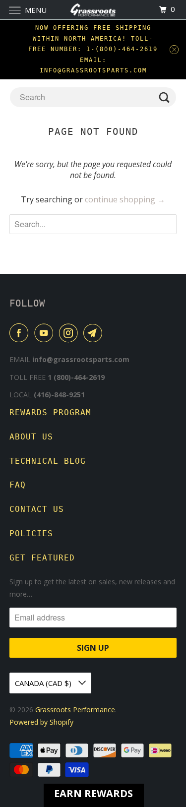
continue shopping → (125, 199)
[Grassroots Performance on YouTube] (45, 332)
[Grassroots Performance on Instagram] (70, 332)
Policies (31, 533)
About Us (31, 436)
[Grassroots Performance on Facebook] (20, 332)
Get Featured (42, 557)
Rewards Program (50, 412)
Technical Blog (47, 461)
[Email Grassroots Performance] (94, 332)
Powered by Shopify (41, 722)
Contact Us (36, 509)
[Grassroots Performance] (93, 9)
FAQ (17, 485)
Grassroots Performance (75, 709)
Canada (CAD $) (44, 683)
